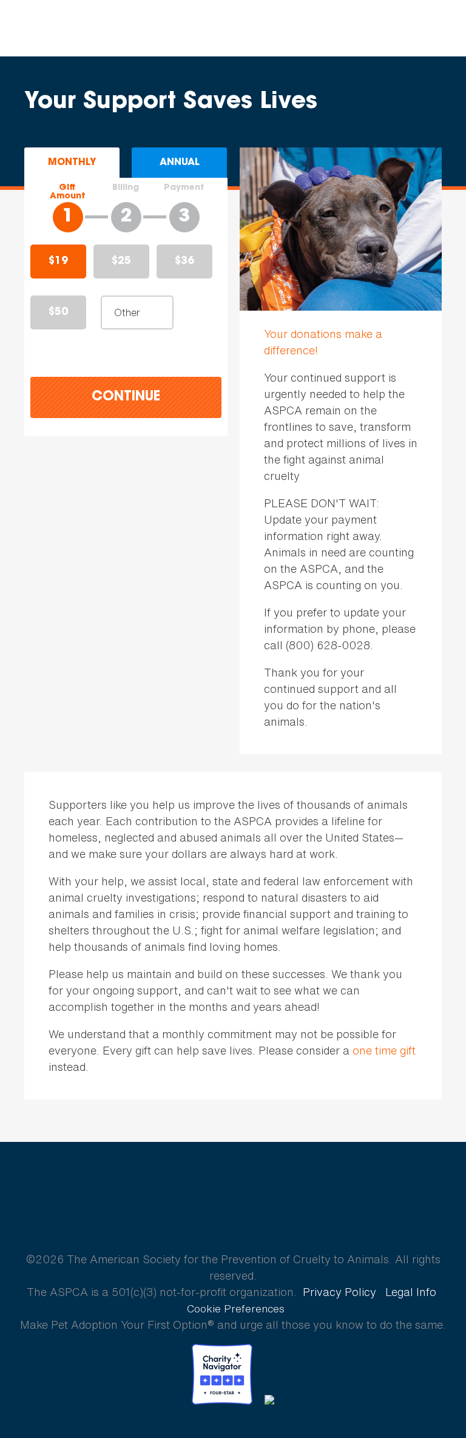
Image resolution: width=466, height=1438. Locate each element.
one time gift (384, 1050)
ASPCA (233, 1216)
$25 (121, 261)
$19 (58, 261)
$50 (58, 312)
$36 (184, 261)
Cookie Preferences (236, 1309)
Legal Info (410, 1292)
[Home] (87, 29)
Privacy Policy (339, 1292)
